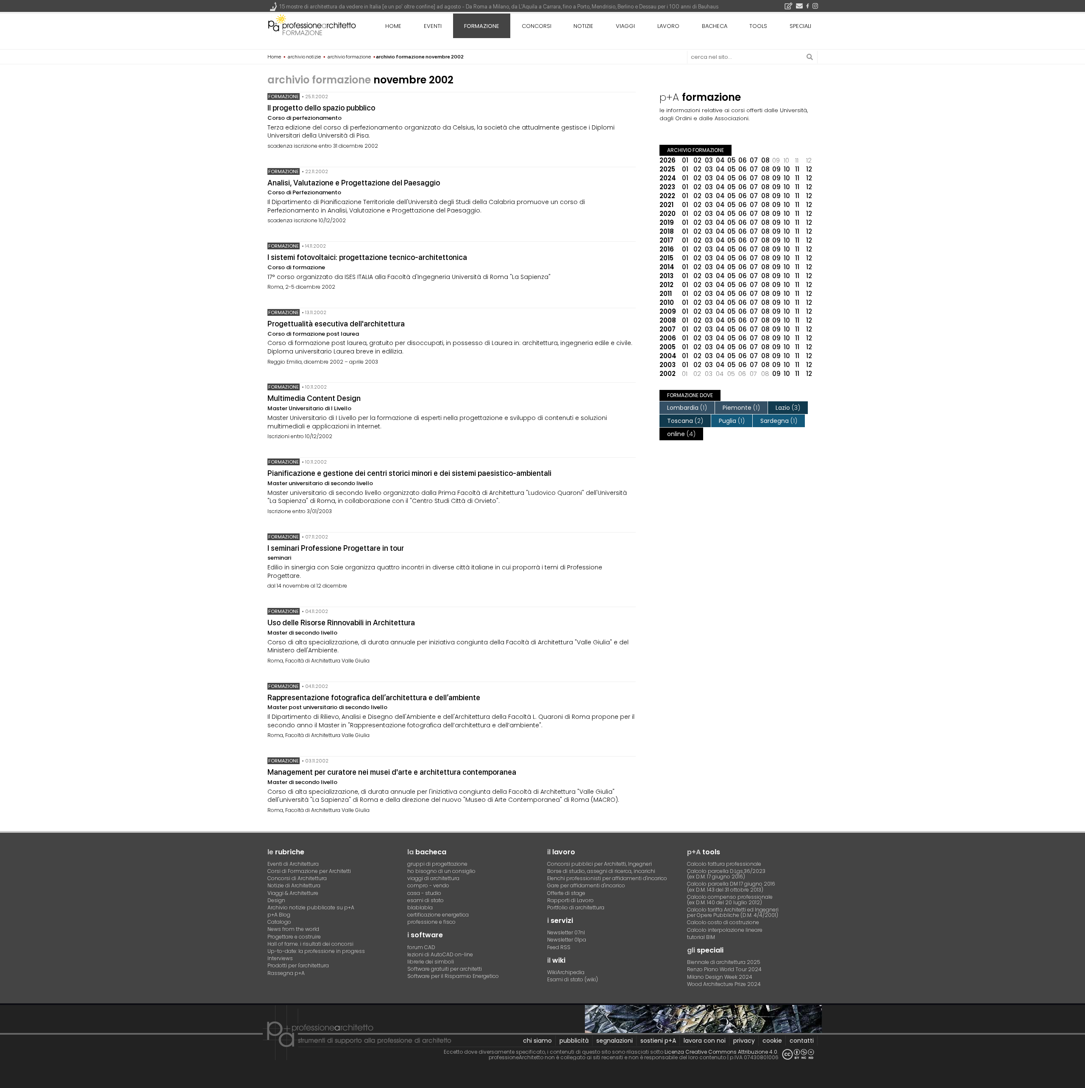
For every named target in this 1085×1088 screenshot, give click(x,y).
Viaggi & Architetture (292, 893)
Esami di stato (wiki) (572, 979)
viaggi (625, 26)
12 (809, 169)
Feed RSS (558, 947)
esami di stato (425, 900)
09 (776, 169)
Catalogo (279, 921)
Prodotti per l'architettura (298, 965)
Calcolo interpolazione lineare (724, 929)
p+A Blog (278, 914)
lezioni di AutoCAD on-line (440, 954)
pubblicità (574, 1040)
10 (787, 169)
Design (276, 900)
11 (797, 169)
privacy (744, 1040)
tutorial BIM (701, 937)
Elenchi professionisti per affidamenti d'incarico (607, 878)
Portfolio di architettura (575, 907)
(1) (687, 407)
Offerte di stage (566, 893)
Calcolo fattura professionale (724, 863)
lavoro (668, 26)
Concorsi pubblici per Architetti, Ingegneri (599, 863)
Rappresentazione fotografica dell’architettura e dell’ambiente (373, 697)
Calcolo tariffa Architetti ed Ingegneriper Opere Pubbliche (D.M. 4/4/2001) (733, 912)
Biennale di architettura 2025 (723, 962)
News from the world (293, 929)
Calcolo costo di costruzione (723, 922)
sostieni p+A (658, 1040)
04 (720, 160)
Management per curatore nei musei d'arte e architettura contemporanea (391, 772)
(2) (685, 421)
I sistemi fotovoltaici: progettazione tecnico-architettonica (367, 257)
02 (697, 160)
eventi (433, 26)
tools (758, 26)
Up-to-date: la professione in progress (316, 951)
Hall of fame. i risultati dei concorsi (310, 943)
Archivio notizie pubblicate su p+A (310, 907)
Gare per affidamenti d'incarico (586, 885)
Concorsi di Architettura (297, 878)
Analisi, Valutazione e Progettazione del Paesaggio (353, 182)
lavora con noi (705, 1040)
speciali (800, 26)
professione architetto (312, 25)
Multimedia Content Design (314, 398)
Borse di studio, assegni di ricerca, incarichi (601, 871)
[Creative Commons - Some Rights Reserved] (798, 1054)
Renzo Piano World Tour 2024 (724, 969)
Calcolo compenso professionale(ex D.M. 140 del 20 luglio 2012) (730, 899)
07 (754, 160)
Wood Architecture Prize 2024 (724, 984)
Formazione (283, 96)
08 (765, 160)
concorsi (536, 26)
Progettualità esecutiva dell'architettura (336, 323)
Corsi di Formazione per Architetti (309, 871)
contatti (802, 1040)
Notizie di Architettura (293, 885)
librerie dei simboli (430, 961)
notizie (583, 26)
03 (709, 160)
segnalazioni (614, 1040)
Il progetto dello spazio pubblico (321, 107)
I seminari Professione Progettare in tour (335, 548)
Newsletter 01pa (566, 939)
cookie (772, 1040)
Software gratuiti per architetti (444, 968)
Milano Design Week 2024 (719, 976)
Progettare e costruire (294, 936)
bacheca (714, 26)
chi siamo (537, 1040)
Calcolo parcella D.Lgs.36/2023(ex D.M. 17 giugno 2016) (726, 873)
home (393, 26)
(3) (788, 407)
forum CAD (421, 947)
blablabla (420, 907)
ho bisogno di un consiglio (441, 871)
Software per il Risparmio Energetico (453, 976)
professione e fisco (431, 921)
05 (731, 160)
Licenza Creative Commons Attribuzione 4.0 (721, 1051)
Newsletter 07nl (566, 932)
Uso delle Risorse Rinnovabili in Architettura (341, 622)
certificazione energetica (438, 914)
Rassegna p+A (286, 973)
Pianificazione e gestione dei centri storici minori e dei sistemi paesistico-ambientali (409, 473)
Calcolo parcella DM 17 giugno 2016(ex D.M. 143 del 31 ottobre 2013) (731, 886)
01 (685, 160)
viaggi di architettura (433, 878)
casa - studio (424, 893)
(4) (681, 434)
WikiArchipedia (565, 972)
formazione (302, 33)
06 (742, 160)
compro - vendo (428, 885)
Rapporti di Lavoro (570, 900)
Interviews (280, 958)
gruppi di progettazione (437, 863)
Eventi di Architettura (293, 863)
